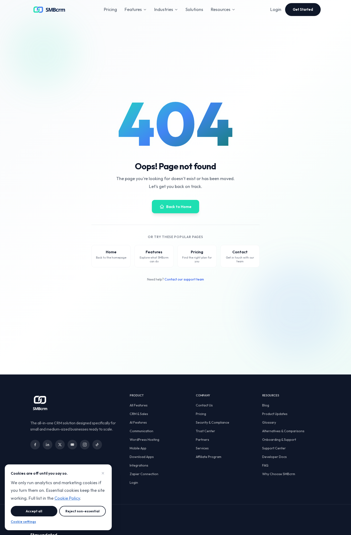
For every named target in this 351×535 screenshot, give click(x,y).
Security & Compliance (212, 422)
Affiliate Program (208, 457)
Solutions (194, 9)
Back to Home (178, 206)
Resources (220, 9)
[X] (60, 444)
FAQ (265, 465)
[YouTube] (72, 444)
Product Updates (274, 414)
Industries (163, 9)
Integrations (139, 465)
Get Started (303, 9)
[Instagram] (85, 444)
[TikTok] (97, 444)
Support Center (274, 448)
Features (133, 9)
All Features (139, 405)
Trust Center (205, 431)
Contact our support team (184, 279)
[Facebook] (35, 444)
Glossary (269, 422)
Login (275, 9)
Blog (265, 405)
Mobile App (138, 448)
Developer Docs (274, 457)
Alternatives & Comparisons (283, 431)
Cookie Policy (67, 498)
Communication (141, 431)
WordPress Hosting (144, 439)
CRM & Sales (139, 414)
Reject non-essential (82, 511)
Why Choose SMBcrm (278, 474)
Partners (202, 439)
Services (202, 448)
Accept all (34, 511)
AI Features (138, 422)
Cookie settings (23, 521)
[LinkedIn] (47, 444)
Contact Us (204, 405)
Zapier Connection (144, 474)
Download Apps (142, 457)
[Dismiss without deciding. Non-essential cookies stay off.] (103, 473)
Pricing (110, 9)
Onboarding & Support (279, 439)
